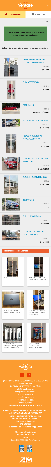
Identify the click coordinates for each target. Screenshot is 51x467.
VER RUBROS (40, 14)
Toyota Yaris (28, 200)
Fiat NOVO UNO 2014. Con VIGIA (35, 120)
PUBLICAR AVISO (14, 14)
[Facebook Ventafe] (22, 375)
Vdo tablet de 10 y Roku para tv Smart (38, 278)
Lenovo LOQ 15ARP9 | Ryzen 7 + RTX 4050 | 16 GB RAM (37, 312)
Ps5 (5, 278)
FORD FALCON (28, 105)
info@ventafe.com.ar (25, 389)
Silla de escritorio (31, 82)
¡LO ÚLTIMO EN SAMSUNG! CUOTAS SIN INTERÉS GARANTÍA (13, 345)
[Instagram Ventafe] (29, 375)
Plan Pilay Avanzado (32, 216)
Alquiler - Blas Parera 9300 (35, 177)
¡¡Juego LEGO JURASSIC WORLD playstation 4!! (36, 345)
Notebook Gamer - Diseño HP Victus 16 (12, 311)
